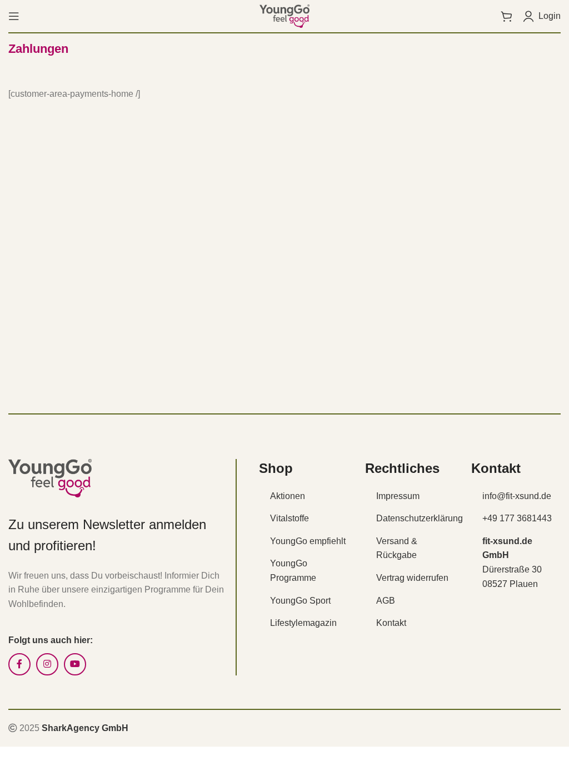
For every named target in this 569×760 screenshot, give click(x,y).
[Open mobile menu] (14, 16)
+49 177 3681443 (517, 518)
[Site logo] (284, 15)
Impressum (398, 496)
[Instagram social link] (47, 664)
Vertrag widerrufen (412, 578)
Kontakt (391, 623)
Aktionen (287, 496)
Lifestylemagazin (303, 623)
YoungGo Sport (300, 600)
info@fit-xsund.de (516, 496)
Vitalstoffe (289, 518)
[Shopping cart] (506, 16)
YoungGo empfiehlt (308, 541)
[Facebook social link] (19, 664)
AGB (385, 600)
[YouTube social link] (75, 664)
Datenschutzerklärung (419, 518)
